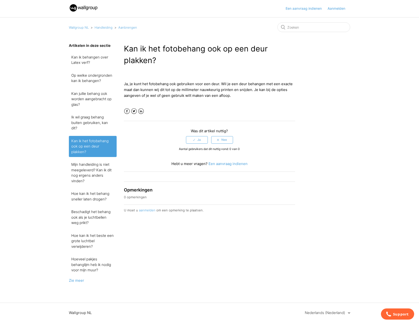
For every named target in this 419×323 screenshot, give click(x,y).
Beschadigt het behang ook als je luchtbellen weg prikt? (91, 217)
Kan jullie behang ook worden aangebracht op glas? (91, 99)
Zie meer (76, 280)
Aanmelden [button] (336, 8)
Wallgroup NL (79, 27)
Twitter (134, 111)
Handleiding (104, 27)
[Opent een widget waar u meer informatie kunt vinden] (397, 314)
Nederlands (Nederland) (325, 312)
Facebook (127, 111)
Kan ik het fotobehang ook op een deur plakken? (90, 146)
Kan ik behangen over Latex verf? (89, 60)
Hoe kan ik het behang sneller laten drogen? (90, 196)
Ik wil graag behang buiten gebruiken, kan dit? (89, 122)
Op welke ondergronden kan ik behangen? (91, 78)
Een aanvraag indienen (304, 8)
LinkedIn (141, 111)
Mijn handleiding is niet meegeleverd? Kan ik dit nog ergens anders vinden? (91, 172)
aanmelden (147, 210)
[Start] (83, 11)
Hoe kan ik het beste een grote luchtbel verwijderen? (92, 241)
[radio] (197, 139)
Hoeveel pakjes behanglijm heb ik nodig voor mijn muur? (91, 264)
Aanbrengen (127, 27)
